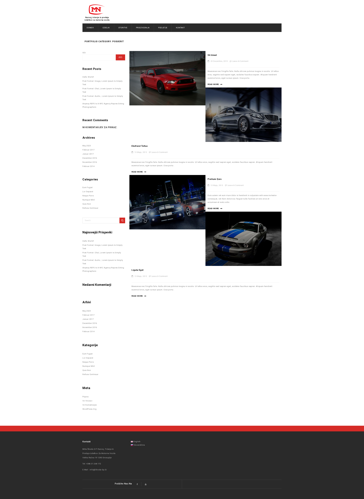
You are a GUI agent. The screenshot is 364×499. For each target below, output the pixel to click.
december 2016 (89, 158)
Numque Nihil (88, 200)
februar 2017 (88, 150)
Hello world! (88, 77)
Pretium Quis (215, 179)
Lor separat (87, 191)
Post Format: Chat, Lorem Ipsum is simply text (101, 90)
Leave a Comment (240, 61)
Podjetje (162, 28)
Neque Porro (88, 196)
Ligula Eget (138, 270)
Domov (90, 28)
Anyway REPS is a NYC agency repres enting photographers (103, 105)
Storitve (122, 28)
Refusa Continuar (90, 208)
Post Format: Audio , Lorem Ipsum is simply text (102, 98)
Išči (84, 53)
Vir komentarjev (89, 405)
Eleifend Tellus (140, 146)
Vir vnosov (87, 401)
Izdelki (106, 28)
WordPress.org (89, 409)
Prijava (85, 397)
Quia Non (86, 204)
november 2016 (89, 162)
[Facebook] (137, 484)
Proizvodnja (143, 28)
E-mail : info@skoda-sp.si (94, 470)
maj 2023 (86, 146)
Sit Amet (212, 55)
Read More (213, 84)
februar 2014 (88, 166)
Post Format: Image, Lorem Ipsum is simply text (102, 83)
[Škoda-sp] (97, 9)
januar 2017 (88, 154)
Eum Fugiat (87, 187)
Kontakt (180, 28)
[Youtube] (146, 484)
